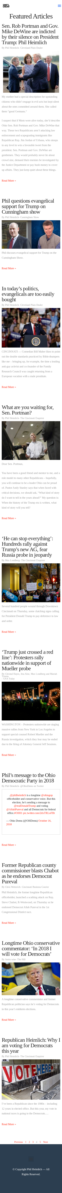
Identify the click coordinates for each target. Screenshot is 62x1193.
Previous (18, 1142)
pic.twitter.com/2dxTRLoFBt (39, 813)
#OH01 (18, 813)
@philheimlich (18, 795)
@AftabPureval (14, 809)
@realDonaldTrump (25, 805)
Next (45, 1142)
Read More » (9, 180)
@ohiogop (47, 795)
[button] (59, 5)
